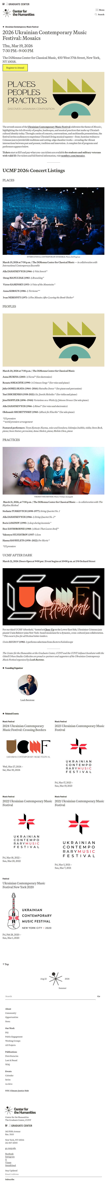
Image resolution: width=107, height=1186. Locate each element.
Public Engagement (14, 1036)
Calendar (9, 1075)
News (7, 1021)
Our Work (9, 1028)
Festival (6, 878)
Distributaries (11, 1056)
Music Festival (8, 721)
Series (8, 1079)
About (8, 1009)
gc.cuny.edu (10, 1148)
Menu (101, 10)
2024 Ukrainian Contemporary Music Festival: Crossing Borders (24, 728)
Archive (8, 1084)
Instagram (10, 1156)
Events (8, 1071)
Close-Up (49, 629)
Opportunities (11, 1017)
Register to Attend (15, 67)
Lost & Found (11, 1060)
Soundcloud (10, 1165)
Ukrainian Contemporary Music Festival (21, 26)
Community (10, 1013)
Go (98, 996)
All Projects (10, 1045)
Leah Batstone (27, 700)
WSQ (7, 1064)
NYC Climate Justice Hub (17, 1090)
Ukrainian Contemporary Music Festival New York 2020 (24, 885)
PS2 (6, 1032)
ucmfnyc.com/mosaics (73, 155)
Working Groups (12, 1041)
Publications (11, 1052)
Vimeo (8, 1162)
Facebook (9, 1153)
